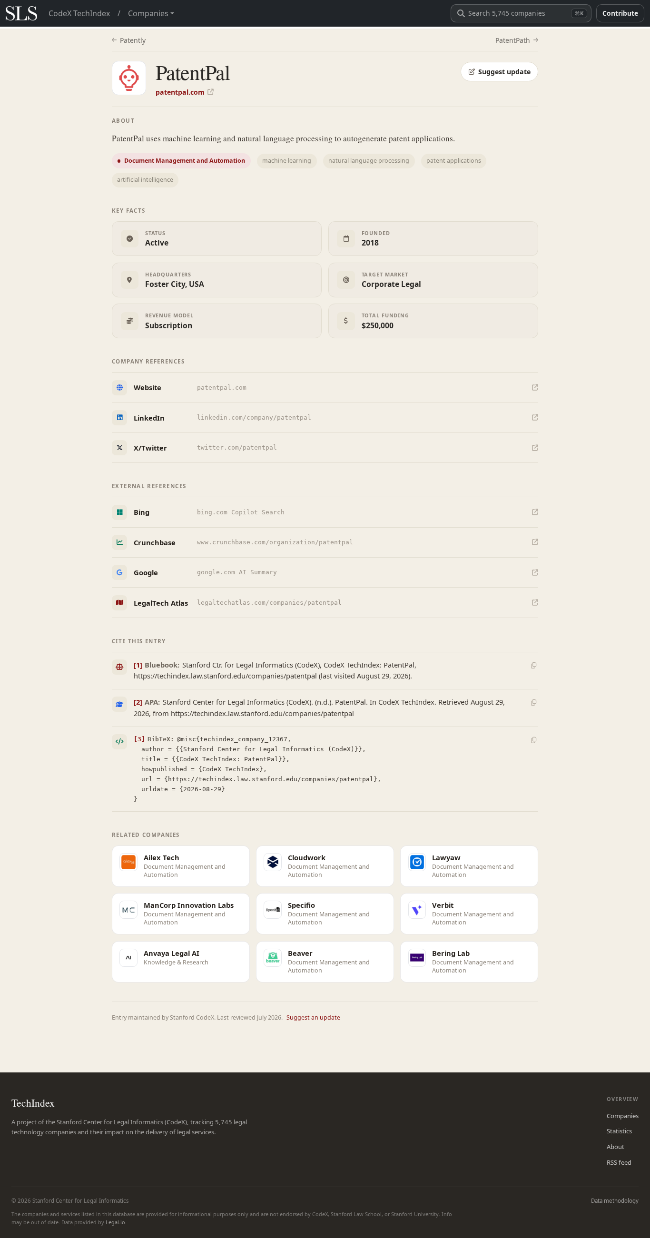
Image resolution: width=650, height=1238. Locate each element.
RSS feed (619, 1162)
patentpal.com (180, 92)
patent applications (453, 161)
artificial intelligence (145, 180)
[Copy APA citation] (533, 702)
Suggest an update (313, 1017)
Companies (623, 1115)
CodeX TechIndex (79, 13)
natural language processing (368, 161)
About (615, 1146)
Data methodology (615, 1200)
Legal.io (115, 1222)
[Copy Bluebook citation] (533, 665)
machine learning (286, 161)
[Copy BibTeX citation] (533, 740)
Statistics (619, 1131)
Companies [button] (148, 13)
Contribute (620, 13)
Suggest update (504, 71)
